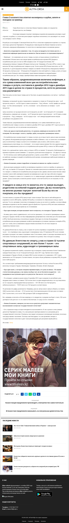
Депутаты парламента (8, 14)
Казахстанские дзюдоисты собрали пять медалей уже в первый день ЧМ (36, 466)
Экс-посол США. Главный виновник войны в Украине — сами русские (35, 425)
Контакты (34, 2)
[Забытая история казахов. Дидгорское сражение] (7, 438)
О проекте (21, 2)
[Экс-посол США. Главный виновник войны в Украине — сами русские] (7, 428)
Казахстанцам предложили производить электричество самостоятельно (34, 403)
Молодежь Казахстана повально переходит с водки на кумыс (33, 446)
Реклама (28, 2)
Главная (24, 521)
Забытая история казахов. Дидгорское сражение (29, 436)
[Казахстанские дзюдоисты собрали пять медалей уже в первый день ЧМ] (7, 469)
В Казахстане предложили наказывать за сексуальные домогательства (34, 411)
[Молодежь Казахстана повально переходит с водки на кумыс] (7, 448)
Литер (11, 322)
